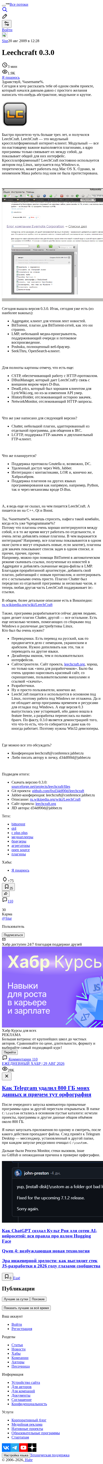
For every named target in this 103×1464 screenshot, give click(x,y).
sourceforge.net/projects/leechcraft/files (40, 786)
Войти (16, 1324)
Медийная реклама (26, 1424)
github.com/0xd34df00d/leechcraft (58, 791)
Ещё (16, 1278)
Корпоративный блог (28, 1420)
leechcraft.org (74, 664)
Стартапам (20, 1437)
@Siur (7, 918)
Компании (20, 1358)
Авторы (17, 1362)
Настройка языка (16, 1455)
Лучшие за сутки (16, 1299)
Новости (18, 1349)
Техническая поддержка (49, 1455)
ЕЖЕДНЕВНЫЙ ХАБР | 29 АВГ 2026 (33, 1064)
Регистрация (21, 1329)
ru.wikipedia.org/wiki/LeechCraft (27, 605)
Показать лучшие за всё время (26, 1308)
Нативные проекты (27, 1429)
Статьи (17, 1345)
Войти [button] (7, 30)
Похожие (38, 1299)
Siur (5, 41)
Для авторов (21, 1387)
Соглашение (21, 1400)
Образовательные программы (35, 1433)
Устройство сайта (25, 1382)
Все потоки (19, 4)
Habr (28, 1460)
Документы (20, 1395)
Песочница (20, 1366)
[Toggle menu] (4, 5)
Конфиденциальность (29, 1404)
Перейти (10, 1052)
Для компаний (23, 1391)
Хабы (16, 1353)
